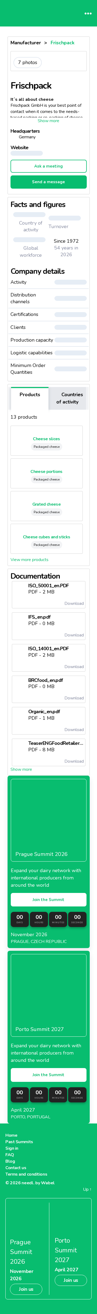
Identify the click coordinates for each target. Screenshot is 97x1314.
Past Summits (19, 1142)
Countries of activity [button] (69, 398)
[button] (49, 121)
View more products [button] (29, 560)
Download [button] (73, 603)
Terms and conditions (26, 1174)
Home (11, 1135)
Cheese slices (46, 439)
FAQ (9, 1155)
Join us (26, 1289)
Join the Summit (48, 899)
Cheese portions (46, 472)
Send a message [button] (48, 182)
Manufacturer (26, 42)
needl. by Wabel (38, 1183)
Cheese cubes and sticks (46, 537)
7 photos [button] (27, 62)
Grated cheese (46, 504)
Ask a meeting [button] (48, 166)
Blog (10, 1161)
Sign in (11, 1148)
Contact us (15, 1168)
